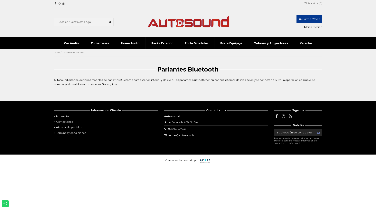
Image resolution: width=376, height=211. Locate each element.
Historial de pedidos (69, 127)
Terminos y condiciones (71, 132)
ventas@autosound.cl (181, 135)
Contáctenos (64, 121)
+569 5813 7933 (177, 128)
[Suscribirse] (318, 132)
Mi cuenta (62, 116)
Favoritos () (314, 3)
